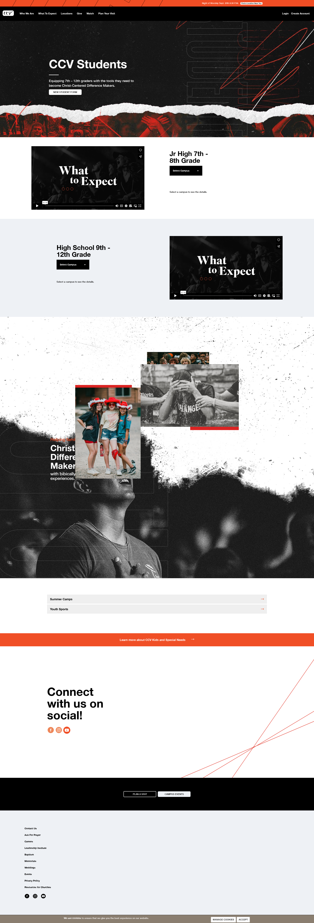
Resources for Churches (38, 887)
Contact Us (31, 828)
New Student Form (65, 92)
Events (28, 874)
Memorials (30, 861)
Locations (66, 13)
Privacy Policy (32, 880)
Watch (90, 13)
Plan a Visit (140, 794)
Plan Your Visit (106, 13)
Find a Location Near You (251, 3)
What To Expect (47, 13)
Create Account (300, 13)
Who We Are (27, 13)
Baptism (29, 854)
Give (79, 13)
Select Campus (181, 170)
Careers (29, 841)
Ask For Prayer (33, 834)
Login (285, 13)
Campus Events (174, 794)
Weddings (30, 867)
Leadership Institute (35, 848)
